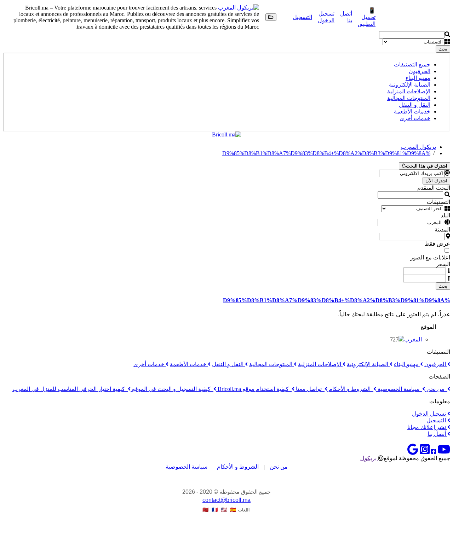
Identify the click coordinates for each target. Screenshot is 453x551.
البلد (445, 215)
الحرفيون (419, 71)
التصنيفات (438, 202)
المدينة (442, 230)
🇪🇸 (233, 509)
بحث (442, 49)
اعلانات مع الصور (430, 257)
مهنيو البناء (418, 78)
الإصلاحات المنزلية (408, 91)
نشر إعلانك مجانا (427, 427)
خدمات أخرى (415, 118)
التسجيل (302, 17)
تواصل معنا (309, 389)
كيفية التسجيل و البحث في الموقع (172, 389)
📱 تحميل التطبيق (366, 17)
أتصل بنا (437, 434)
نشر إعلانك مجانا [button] (401, 17)
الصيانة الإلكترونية (409, 85)
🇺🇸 (224, 509)
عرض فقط (437, 244)
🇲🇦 (205, 509)
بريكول (369, 458)
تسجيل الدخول (429, 414)
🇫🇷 (215, 509)
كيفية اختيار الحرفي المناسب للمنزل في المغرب (70, 389)
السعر (443, 264)
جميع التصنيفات (412, 64)
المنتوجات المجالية (408, 98)
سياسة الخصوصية (399, 389)
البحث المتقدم (433, 188)
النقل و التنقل (414, 105)
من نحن (436, 389)
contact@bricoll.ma (226, 500)
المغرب (413, 339)
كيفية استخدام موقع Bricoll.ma (254, 389)
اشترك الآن (436, 180)
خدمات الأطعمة (412, 112)
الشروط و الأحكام (350, 389)
